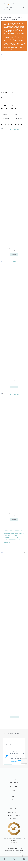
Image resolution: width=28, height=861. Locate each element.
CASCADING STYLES (19, 848)
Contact (14, 799)
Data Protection (14, 818)
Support (14, 796)
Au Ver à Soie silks (12, 17)
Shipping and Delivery (14, 815)
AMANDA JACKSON (20, 852)
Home (4, 17)
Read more (14, 254)
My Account (14, 776)
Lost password (14, 782)
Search (14, 859)
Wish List (14, 779)
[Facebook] (10, 804)
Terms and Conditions (14, 812)
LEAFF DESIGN (20, 850)
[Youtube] (18, 804)
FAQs (14, 793)
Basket (22, 858)
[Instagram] (14, 804)
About (14, 790)
